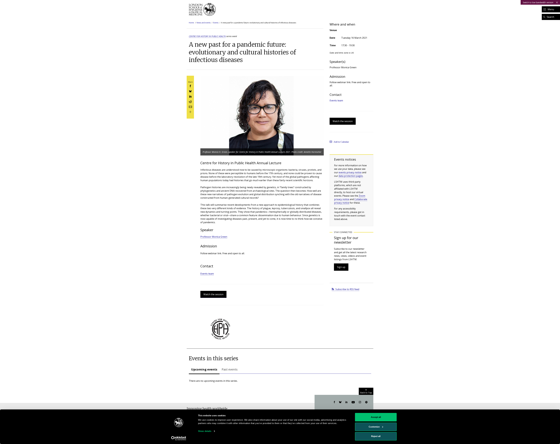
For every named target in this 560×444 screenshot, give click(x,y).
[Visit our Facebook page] (334, 402)
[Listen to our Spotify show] (366, 402)
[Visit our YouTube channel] (353, 402)
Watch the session (213, 294)
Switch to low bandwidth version (538, 2)
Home (191, 22)
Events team (207, 273)
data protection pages (351, 176)
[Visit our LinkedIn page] (346, 402)
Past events (230, 369)
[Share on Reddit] (190, 101)
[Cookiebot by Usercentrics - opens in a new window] (178, 438)
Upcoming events (204, 369)
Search (550, 17)
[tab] (204, 369)
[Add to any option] (190, 111)
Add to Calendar (341, 142)
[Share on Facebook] (190, 85)
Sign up (341, 267)
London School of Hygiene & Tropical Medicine (203, 9)
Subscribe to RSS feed (347, 289)
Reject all (375, 436)
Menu (551, 9)
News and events (204, 22)
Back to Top (366, 392)
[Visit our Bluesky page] (340, 402)
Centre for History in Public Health (207, 36)
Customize (374, 426)
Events (215, 22)
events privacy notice (350, 172)
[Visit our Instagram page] (360, 402)
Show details (204, 431)
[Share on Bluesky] (190, 90)
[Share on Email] (190, 106)
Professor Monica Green (213, 236)
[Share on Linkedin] (190, 96)
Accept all (376, 417)
